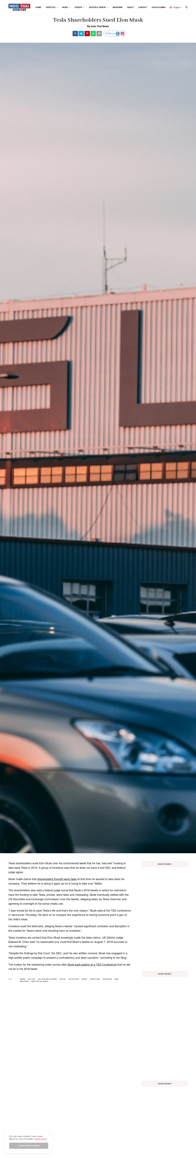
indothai (84, 979)
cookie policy (40, 1138)
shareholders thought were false (57, 879)
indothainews (107, 979)
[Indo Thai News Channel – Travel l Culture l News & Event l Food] (19, 7)
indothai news (95, 979)
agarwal (22, 979)
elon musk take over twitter (47, 979)
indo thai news (73, 979)
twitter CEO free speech (39, 981)
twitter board (24, 981)
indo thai (63, 979)
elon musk (31, 979)
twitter (117, 979)
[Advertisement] (165, 918)
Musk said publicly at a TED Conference (92, 964)
